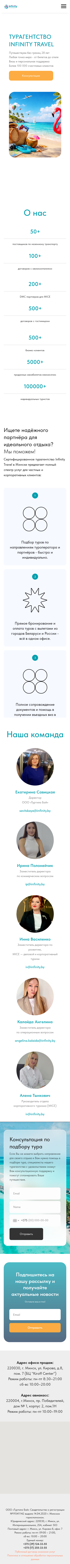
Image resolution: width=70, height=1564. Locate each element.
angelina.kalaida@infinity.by (35, 1040)
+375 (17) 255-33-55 (35, 1547)
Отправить (26, 1234)
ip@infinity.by (35, 884)
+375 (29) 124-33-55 (35, 1543)
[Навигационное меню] (63, 6)
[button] (31, 76)
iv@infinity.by (35, 1114)
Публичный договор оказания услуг (35, 1551)
